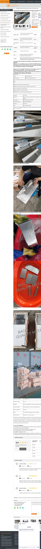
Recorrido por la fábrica (21, 1)
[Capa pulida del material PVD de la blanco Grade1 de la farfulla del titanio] (22, 18)
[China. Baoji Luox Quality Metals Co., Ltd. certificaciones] (3, 40)
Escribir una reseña (23, 449)
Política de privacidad (9, 548)
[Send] (38, 547)
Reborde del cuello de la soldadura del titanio (6, 27)
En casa (2, 1)
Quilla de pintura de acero (4, 15)
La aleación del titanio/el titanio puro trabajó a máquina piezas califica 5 (6, 545)
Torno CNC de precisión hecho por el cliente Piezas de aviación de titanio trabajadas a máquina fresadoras (6, 540)
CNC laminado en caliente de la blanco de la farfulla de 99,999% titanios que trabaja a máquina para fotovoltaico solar (17, 527)
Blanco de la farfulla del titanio (10, 8)
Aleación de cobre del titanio (5, 29)
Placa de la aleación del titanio (5, 36)
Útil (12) (30, 490)
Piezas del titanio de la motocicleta (6, 20)
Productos (7, 1)
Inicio (1, 8)
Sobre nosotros (13, 1)
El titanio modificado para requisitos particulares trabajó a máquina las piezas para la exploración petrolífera (6, 543)
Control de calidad (30, 1)
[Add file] (20, 547)
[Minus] (38, 523)
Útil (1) (30, 466)
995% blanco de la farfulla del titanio (24, 497)
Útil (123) (30, 478)
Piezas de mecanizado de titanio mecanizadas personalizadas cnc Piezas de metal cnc (6, 537)
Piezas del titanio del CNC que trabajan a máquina (5, 25)
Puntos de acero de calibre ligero (5, 13)
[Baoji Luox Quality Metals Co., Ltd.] (12, 5)
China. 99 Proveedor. (15, 548)
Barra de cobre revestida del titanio (6, 31)
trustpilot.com (23, 466)
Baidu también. (3, 4)
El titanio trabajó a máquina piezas (6, 17)
